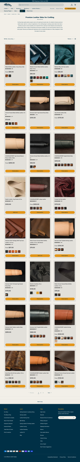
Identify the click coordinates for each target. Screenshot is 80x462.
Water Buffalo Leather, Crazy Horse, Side (14, 66)
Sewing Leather (23, 414)
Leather (6, 8)
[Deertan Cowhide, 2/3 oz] (40, 272)
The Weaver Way (7, 414)
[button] (75, 4)
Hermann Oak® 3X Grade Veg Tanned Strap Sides (14, 284)
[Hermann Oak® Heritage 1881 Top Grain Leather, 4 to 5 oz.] (15, 228)
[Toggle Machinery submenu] (30, 8)
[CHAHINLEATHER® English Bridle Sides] (65, 144)
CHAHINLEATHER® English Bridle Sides (64, 156)
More (15, 11)
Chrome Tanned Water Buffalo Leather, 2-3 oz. (40, 156)
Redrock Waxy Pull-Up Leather (62, 66)
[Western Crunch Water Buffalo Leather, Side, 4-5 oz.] (40, 55)
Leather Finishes (36, 8)
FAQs (41, 441)
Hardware (18, 8)
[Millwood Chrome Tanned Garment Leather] (65, 361)
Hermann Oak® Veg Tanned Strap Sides (39, 112)
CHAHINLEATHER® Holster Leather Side (39, 373)
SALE (21, 11)
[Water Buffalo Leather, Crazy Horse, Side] (15, 55)
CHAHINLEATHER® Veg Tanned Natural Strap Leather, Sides (14, 156)
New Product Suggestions (45, 446)
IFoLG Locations (7, 432)
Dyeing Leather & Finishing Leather (27, 423)
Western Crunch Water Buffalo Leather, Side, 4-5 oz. (39, 67)
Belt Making (22, 420)
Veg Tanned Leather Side (60, 112)
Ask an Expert (43, 444)
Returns (41, 429)
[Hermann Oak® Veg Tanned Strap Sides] (40, 100)
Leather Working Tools (24, 417)
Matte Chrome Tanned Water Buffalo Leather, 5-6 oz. (63, 284)
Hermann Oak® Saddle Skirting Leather (64, 240)
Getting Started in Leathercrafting (27, 412)
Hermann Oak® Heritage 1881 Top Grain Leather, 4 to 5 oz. (14, 241)
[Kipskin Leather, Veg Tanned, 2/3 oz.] (15, 187)
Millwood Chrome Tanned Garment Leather (64, 373)
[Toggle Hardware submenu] (22, 8)
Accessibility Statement (53, 457)
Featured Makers (7, 426)
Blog (21, 435)
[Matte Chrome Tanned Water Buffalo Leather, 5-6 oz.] (65, 272)
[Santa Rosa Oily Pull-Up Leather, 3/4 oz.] (15, 361)
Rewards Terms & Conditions (46, 417)
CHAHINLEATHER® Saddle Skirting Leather (63, 328)
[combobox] (41, 4)
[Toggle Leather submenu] (8, 8)
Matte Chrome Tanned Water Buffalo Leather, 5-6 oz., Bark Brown (38, 241)
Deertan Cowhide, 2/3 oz (35, 284)
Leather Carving (23, 426)
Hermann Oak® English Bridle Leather (38, 327)
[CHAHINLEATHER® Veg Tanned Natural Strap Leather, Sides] (15, 144)
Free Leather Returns (44, 432)
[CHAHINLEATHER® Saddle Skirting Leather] (65, 315)
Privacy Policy (63, 457)
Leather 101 (22, 432)
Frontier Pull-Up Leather (60, 199)
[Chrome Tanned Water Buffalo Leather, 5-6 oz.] (15, 100)
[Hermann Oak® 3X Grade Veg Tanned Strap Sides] (15, 272)
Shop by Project (7, 11)
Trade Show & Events (8, 429)
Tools (12, 8)
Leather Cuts (14, 14)
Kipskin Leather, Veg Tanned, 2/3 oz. (13, 199)
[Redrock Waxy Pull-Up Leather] (65, 55)
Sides (19, 14)
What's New (30, 11)
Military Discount (43, 420)
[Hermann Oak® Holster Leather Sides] (15, 315)
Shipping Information (44, 426)
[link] (31, 393)
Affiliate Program (44, 423)
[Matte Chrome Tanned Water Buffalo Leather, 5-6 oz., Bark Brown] (40, 228)
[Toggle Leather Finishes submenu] (41, 8)
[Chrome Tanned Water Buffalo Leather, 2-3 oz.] (40, 144)
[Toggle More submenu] (18, 11)
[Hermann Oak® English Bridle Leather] (40, 315)
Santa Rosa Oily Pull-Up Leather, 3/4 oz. (14, 373)
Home (5, 14)
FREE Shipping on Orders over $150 (40, 1)
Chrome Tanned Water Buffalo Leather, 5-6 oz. (15, 113)
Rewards (52, 8)
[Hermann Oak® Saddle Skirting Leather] (65, 228)
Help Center (42, 412)
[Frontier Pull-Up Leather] (65, 187)
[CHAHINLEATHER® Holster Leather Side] (40, 361)
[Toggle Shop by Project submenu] (12, 11)
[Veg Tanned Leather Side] (65, 100)
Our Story (6, 412)
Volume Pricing (59, 8)
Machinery (26, 8)
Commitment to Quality (9, 417)
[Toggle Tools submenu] (14, 8)
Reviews (42, 435)
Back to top (40, 401)
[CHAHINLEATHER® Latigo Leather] (40, 187)
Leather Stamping (23, 429)
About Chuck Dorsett (8, 420)
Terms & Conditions (72, 457)
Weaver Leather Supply (12, 456)
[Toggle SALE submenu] (24, 11)
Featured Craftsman (8, 423)
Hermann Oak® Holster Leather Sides (13, 327)
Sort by (5, 38)
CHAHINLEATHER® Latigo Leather (38, 199)
